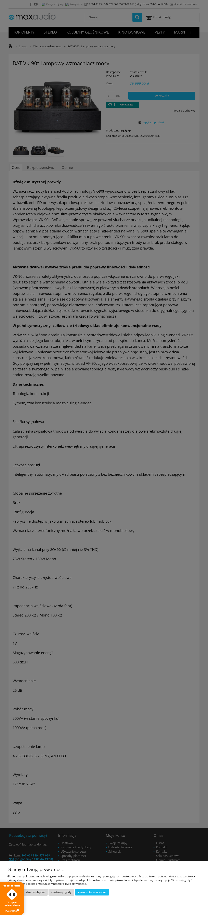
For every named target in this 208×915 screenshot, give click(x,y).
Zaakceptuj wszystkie (92, 892)
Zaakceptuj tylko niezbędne (27, 892)
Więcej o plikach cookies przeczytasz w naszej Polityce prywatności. (46, 884)
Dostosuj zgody (61, 892)
